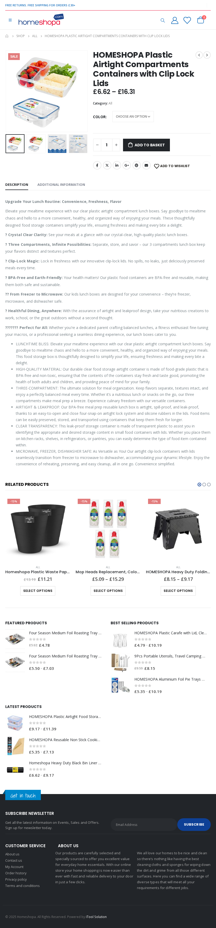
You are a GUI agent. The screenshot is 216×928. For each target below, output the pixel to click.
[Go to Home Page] (7, 36)
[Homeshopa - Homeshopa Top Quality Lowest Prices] (41, 20)
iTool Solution (96, 917)
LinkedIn (117, 165)
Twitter (107, 165)
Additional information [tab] (61, 184)
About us (12, 854)
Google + (126, 165)
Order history (16, 873)
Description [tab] (16, 184)
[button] (199, 484)
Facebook (97, 165)
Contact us (13, 860)
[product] (15, 639)
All (110, 103)
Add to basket (150, 145)
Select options (37, 590)
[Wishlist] (187, 20)
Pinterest (136, 165)
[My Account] (174, 20)
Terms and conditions (22, 885)
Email (146, 165)
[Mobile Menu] (10, 20)
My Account (14, 866)
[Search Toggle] (163, 20)
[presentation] (12, 91)
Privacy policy (16, 879)
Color (99, 116)
